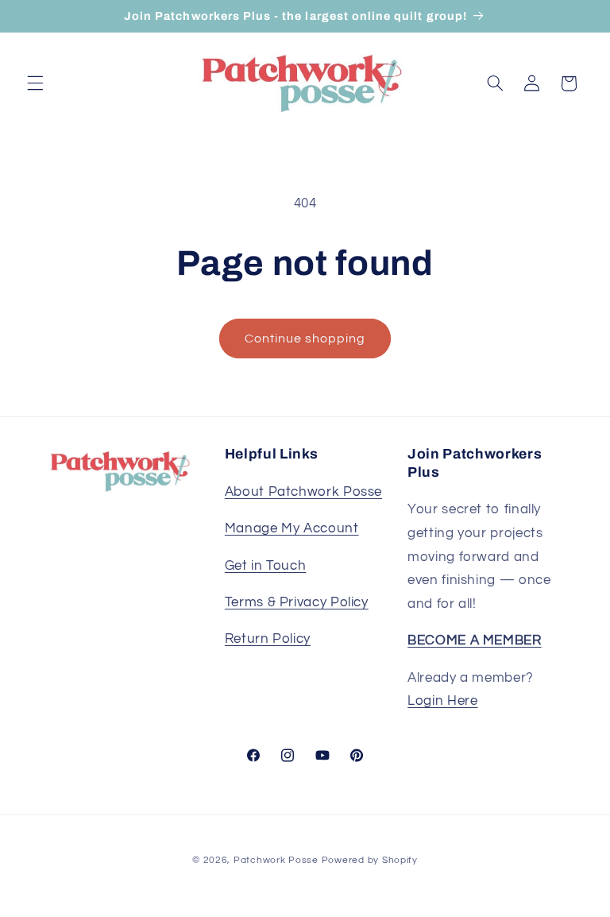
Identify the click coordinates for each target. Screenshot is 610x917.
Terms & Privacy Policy (297, 602)
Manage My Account (292, 528)
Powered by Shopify (370, 860)
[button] (35, 83)
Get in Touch (266, 566)
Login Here (442, 701)
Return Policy (268, 639)
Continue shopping (305, 338)
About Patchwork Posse (303, 492)
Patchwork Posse (276, 860)
